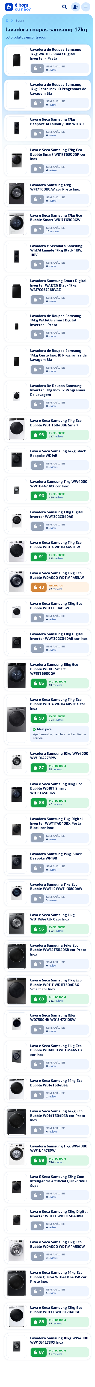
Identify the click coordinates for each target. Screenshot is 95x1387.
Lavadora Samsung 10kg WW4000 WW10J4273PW (59, 755)
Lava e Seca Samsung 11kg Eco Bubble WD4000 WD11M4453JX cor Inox (56, 1050)
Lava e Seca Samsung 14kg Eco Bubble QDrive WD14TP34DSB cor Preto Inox (58, 1277)
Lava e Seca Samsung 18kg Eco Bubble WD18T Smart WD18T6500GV (56, 788)
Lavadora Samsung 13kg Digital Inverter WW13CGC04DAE (56, 514)
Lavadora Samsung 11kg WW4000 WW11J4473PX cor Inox (58, 484)
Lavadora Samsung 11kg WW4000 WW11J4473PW (58, 1148)
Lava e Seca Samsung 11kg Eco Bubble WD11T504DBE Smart (56, 423)
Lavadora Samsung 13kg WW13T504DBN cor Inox (50, 1371)
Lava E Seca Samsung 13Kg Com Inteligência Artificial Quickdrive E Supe (59, 1181)
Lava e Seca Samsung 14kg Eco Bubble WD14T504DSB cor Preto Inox (57, 1115)
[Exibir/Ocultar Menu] (85, 6)
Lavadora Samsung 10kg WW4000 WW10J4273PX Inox (59, 1340)
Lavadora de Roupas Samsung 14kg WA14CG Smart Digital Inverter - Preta (55, 320)
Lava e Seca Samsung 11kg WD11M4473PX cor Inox (52, 917)
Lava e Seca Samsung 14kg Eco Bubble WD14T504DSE (56, 1083)
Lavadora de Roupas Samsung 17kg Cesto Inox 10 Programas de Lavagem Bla (58, 89)
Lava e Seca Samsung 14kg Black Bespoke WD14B (58, 453)
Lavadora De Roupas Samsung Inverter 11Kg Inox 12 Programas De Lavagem (57, 390)
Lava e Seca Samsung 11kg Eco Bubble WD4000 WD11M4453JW (57, 575)
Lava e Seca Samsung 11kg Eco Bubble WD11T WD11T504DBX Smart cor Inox (56, 985)
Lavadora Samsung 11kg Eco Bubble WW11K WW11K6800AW (56, 886)
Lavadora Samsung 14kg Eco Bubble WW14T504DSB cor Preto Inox (58, 950)
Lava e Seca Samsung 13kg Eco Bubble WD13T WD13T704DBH (56, 1310)
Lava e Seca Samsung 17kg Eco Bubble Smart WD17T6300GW (56, 217)
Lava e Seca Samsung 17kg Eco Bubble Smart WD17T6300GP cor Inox (58, 154)
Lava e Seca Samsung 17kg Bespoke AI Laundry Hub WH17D (57, 121)
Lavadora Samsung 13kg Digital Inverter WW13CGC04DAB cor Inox (59, 636)
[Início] (7, 20)
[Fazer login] (75, 6)
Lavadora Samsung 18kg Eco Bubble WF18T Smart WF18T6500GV (54, 669)
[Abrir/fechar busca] (64, 6)
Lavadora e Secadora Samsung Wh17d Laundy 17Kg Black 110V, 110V (56, 250)
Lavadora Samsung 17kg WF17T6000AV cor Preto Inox (55, 187)
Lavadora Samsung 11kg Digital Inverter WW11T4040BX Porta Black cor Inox (56, 823)
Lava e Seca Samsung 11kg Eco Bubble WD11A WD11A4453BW (56, 545)
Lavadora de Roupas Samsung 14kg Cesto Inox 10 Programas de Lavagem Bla (58, 355)
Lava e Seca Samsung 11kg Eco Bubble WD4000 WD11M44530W (57, 1244)
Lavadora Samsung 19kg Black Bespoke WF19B (56, 856)
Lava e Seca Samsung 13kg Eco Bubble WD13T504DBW (56, 606)
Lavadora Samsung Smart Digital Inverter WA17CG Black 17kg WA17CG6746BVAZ (58, 285)
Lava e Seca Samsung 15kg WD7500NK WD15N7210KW (53, 1017)
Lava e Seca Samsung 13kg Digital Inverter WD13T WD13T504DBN (59, 1213)
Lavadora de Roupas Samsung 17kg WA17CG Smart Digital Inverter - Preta (55, 54)
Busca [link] (20, 20)
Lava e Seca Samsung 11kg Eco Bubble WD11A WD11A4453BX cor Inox (57, 704)
